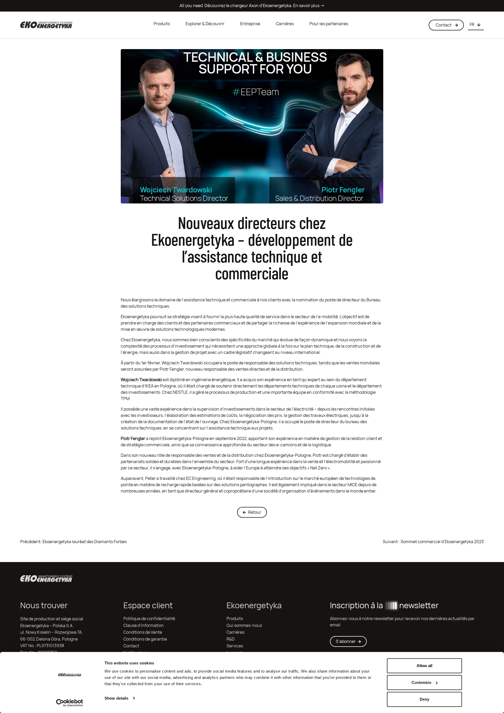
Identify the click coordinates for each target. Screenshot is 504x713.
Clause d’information (143, 625)
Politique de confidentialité (149, 618)
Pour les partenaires (328, 24)
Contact (131, 646)
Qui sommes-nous (244, 625)
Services (235, 646)
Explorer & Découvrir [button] (205, 24)
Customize (421, 682)
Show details (116, 698)
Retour (254, 512)
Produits (162, 24)
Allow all (424, 665)
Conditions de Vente (142, 632)
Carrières (285, 24)
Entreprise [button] (250, 24)
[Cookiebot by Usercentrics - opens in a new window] (70, 703)
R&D (231, 639)
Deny (424, 699)
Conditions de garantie (145, 639)
